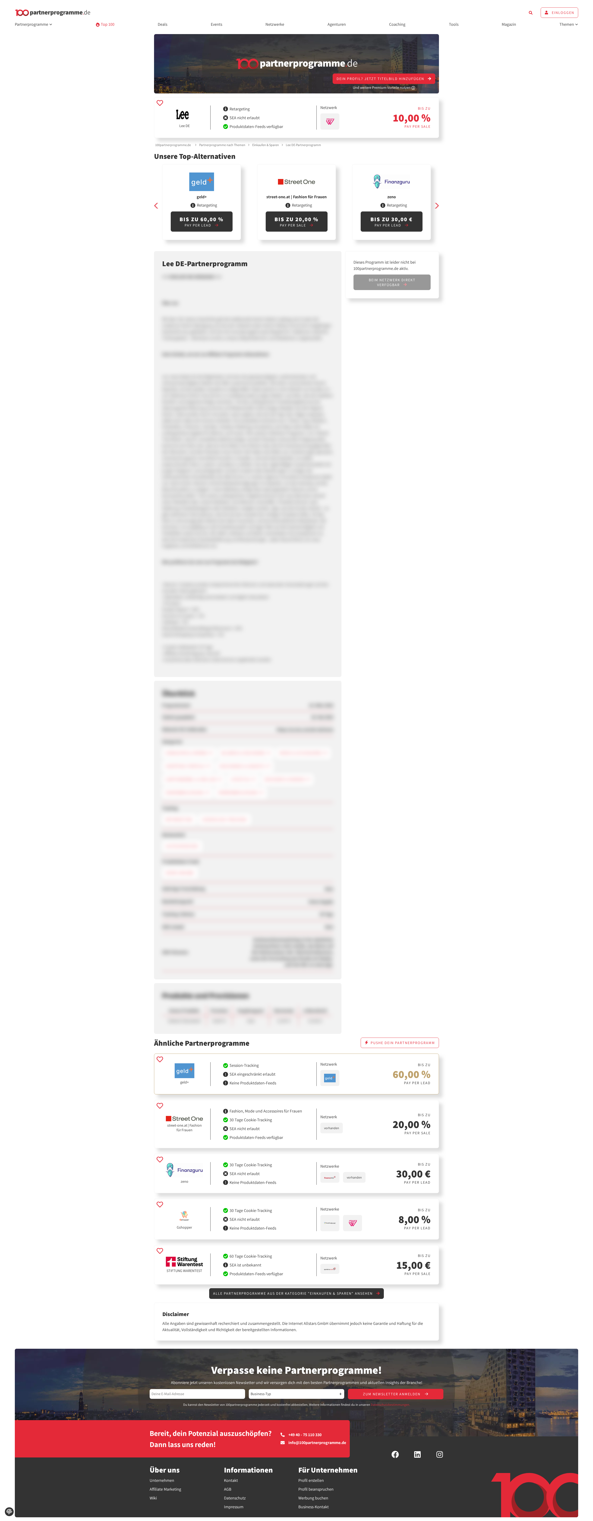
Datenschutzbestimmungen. (390, 1405)
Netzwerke (274, 24)
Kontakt (231, 1480)
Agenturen (337, 24)
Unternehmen (162, 1480)
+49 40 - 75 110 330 (305, 1435)
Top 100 (107, 24)
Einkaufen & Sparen (265, 145)
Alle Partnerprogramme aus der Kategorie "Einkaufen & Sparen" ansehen (293, 1293)
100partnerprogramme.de (173, 145)
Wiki (153, 1498)
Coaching (397, 24)
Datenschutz (235, 1498)
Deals (162, 24)
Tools (453, 24)
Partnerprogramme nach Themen (222, 145)
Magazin (509, 24)
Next (436, 206)
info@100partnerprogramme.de (317, 1443)
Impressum (233, 1506)
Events (216, 24)
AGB (227, 1489)
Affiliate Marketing (165, 1489)
